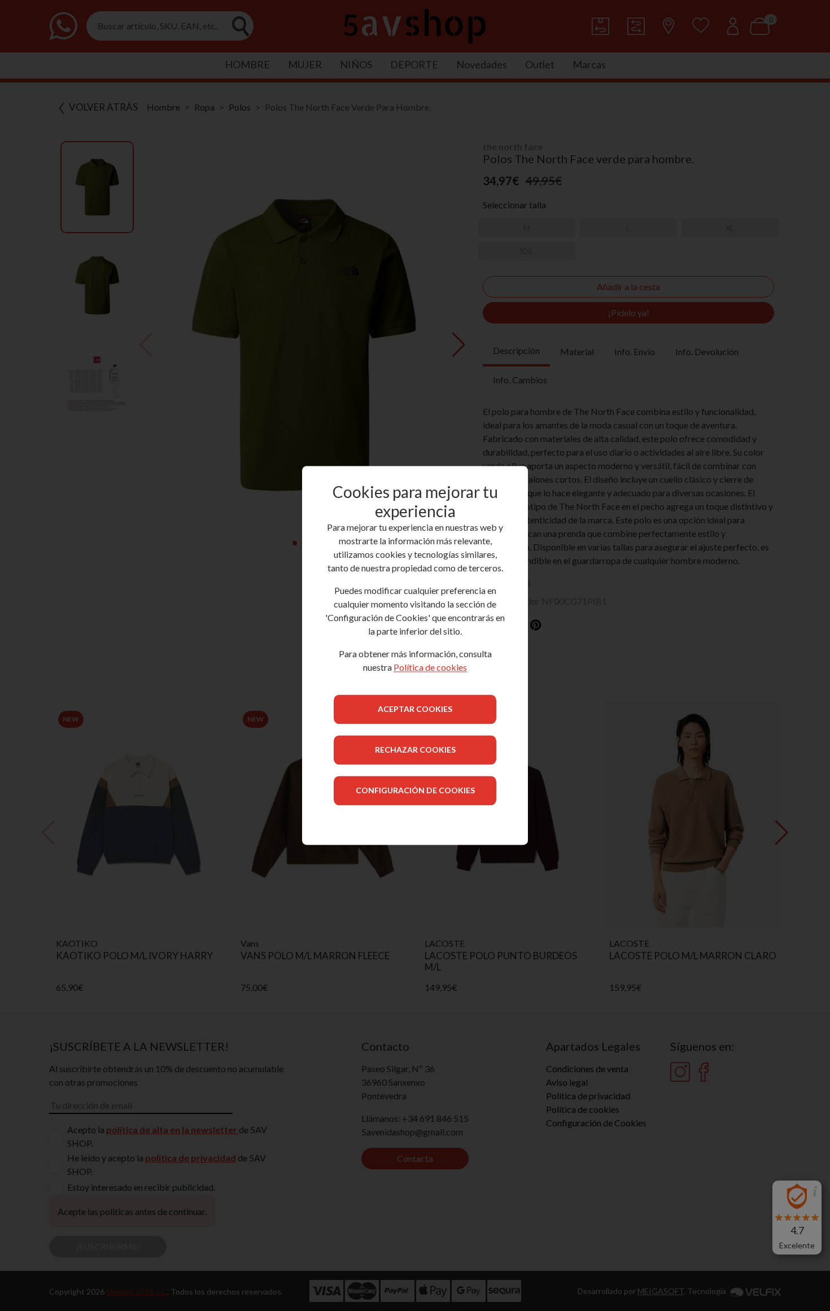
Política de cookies (430, 667)
